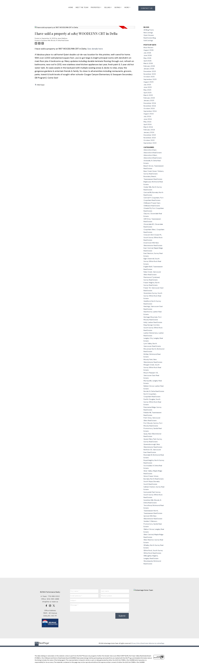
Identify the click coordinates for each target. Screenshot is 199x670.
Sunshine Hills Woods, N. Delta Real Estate (55, 40)
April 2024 (148, 124)
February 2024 (149, 130)
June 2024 (148, 119)
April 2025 (147, 93)
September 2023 (150, 143)
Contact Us (147, 8)
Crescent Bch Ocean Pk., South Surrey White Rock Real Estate (153, 237)
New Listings (148, 33)
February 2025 (149, 98)
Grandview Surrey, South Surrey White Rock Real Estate (153, 296)
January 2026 (149, 69)
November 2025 (150, 74)
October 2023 (149, 140)
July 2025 (147, 85)
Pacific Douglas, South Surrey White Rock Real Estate (152, 402)
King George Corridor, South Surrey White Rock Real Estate (153, 327)
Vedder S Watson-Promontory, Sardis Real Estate (153, 524)
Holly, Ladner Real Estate (153, 322)
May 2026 (147, 58)
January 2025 (149, 100)
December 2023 (150, 135)
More (126, 7)
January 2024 (149, 132)
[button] (146, 8)
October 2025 (149, 77)
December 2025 (150, 71)
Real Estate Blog (150, 38)
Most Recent (148, 47)
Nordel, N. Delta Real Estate (154, 391)
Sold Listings (148, 40)
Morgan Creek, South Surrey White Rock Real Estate (152, 367)
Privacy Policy (136, 643)
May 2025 (147, 90)
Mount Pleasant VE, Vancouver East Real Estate (151, 375)
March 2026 (148, 63)
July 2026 (147, 53)
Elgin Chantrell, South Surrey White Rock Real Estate (152, 261)
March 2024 (148, 127)
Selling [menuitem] (107, 7)
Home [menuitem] (70, 7)
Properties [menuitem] (95, 7)
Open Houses (149, 35)
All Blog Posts (149, 30)
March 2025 (148, 95)
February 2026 (149, 66)
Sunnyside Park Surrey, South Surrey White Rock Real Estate (153, 494)
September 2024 (150, 111)
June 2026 (148, 55)
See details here (95, 48)
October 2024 (149, 108)
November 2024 (150, 106)
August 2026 (148, 50)
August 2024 (149, 114)
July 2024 (147, 116)
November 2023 (150, 138)
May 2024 (147, 122)
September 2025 (150, 79)
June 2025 (148, 87)
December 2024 (150, 103)
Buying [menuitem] (117, 7)
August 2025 (148, 82)
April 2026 (147, 61)
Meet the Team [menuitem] (82, 7)
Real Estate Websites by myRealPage (152, 643)
